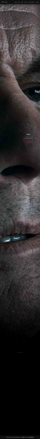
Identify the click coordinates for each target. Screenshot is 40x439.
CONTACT (37, 2)
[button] (3, 219)
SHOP (19, 2)
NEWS (22, 2)
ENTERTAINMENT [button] (31, 2)
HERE (23, 437)
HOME (16, 2)
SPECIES (25, 2)
